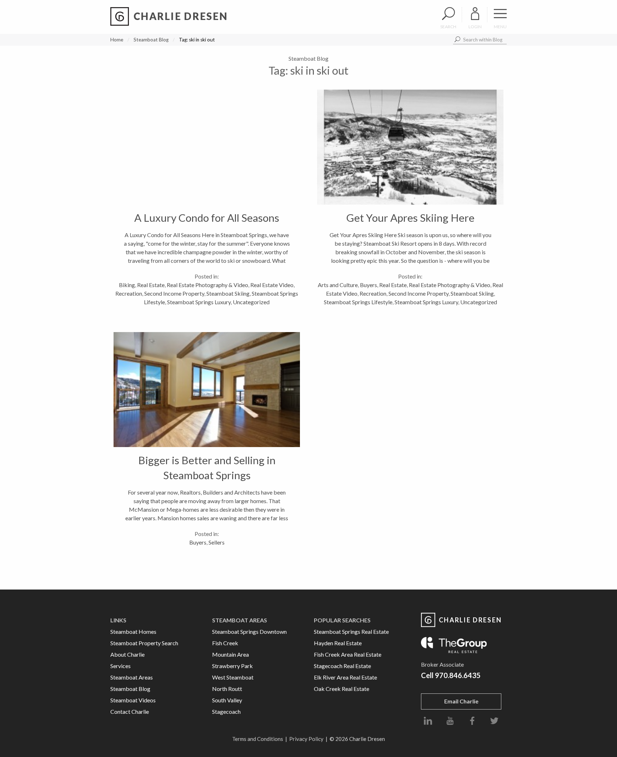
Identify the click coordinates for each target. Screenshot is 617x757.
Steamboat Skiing (228, 293)
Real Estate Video (272, 284)
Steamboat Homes (133, 631)
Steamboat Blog (151, 39)
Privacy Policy (306, 739)
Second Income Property (174, 293)
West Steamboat (233, 677)
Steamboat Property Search (144, 643)
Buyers (368, 284)
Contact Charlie (129, 711)
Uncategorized (251, 302)
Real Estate (151, 284)
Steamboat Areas (131, 677)
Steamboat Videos (133, 700)
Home (116, 39)
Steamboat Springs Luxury (199, 302)
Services (120, 665)
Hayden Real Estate (338, 643)
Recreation (128, 293)
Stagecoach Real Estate (342, 665)
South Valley (227, 700)
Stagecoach (226, 711)
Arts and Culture (338, 284)
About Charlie (127, 654)
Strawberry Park (232, 665)
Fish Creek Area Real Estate (347, 654)
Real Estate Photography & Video (207, 284)
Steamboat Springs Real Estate (351, 631)
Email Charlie (461, 701)
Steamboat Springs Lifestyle (358, 302)
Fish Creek (225, 643)
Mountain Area (230, 654)
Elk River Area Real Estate (345, 677)
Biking (127, 284)
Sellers (217, 542)
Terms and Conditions (257, 739)
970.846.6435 (458, 675)
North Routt (227, 688)
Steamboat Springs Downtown (249, 631)
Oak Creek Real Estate (341, 688)
